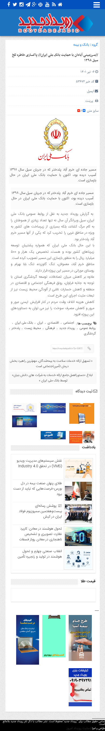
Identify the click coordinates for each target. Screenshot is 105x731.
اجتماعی (68, 322)
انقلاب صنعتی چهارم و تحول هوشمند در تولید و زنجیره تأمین (40, 554)
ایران (40, 322)
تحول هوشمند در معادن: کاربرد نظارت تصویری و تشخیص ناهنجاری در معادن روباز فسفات (40, 534)
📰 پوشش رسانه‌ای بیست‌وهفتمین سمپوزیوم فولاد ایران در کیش (40, 511)
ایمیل (90, 91)
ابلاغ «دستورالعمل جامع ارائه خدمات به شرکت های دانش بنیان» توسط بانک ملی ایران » (52, 377)
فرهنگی (50, 328)
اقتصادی (53, 322)
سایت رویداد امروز (78, 728)
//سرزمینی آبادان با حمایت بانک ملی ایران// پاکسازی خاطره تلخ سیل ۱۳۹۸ (55, 57)
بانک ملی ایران (24, 322)
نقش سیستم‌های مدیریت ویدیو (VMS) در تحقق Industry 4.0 (39, 463)
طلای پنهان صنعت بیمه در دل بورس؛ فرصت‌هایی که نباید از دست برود (37, 488)
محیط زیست (32, 328)
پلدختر (16, 328)
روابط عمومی (87, 328)
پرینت (90, 101)
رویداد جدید (67, 328)
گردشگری (90, 333)
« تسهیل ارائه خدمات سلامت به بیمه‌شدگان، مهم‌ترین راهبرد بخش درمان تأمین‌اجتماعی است (51, 363)
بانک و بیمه (81, 45)
